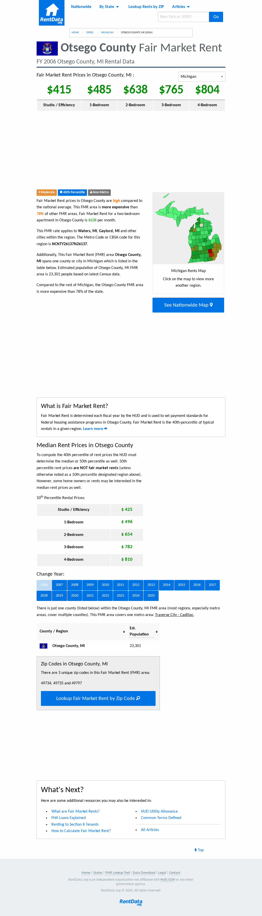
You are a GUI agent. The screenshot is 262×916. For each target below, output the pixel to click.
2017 (212, 585)
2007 (59, 585)
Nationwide (81, 7)
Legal (162, 873)
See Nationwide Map (187, 305)
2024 (135, 596)
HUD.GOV (167, 880)
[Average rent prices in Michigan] (45, 646)
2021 (90, 596)
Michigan (107, 32)
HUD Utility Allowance (159, 812)
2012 (135, 585)
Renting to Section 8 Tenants (75, 825)
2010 (105, 585)
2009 (90, 585)
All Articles (150, 830)
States (90, 32)
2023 (120, 596)
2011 (120, 585)
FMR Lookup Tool (117, 873)
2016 (197, 585)
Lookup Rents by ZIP (146, 7)
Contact (174, 873)
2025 (151, 596)
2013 (151, 585)
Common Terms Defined (161, 818)
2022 (105, 596)
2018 (44, 596)
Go (216, 17)
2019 (59, 596)
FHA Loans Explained (68, 818)
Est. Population (139, 631)
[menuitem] (81, 7)
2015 (181, 585)
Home (75, 32)
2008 (74, 585)
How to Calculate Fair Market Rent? (81, 831)
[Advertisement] (107, 151)
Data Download (144, 873)
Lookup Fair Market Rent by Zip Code (96, 698)
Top (200, 850)
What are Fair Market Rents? (75, 812)
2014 (166, 585)
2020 (74, 596)
